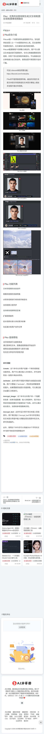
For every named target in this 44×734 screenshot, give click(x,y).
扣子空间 (13, 718)
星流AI (26, 716)
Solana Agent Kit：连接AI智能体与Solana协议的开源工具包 (11, 530)
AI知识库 (33, 712)
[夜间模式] (41, 722)
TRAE (32, 714)
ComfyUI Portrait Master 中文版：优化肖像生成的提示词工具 (33, 558)
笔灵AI (26, 721)
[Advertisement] (22, 466)
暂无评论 (6, 614)
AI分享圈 (8, 712)
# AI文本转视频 (34, 436)
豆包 (20, 714)
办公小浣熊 (18, 716)
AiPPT (35, 718)
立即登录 (22, 627)
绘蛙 (11, 716)
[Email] (22, 703)
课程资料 (25, 712)
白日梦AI (20, 718)
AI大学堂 (33, 716)
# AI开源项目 (14, 533)
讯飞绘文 (28, 718)
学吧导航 (14, 714)
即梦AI (26, 714)
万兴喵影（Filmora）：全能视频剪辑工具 (32, 529)
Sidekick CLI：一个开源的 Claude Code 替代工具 (10, 557)
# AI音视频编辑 (37, 533)
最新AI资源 (9, 10)
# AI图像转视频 (22, 436)
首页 (3, 10)
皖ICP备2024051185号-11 (28, 729)
